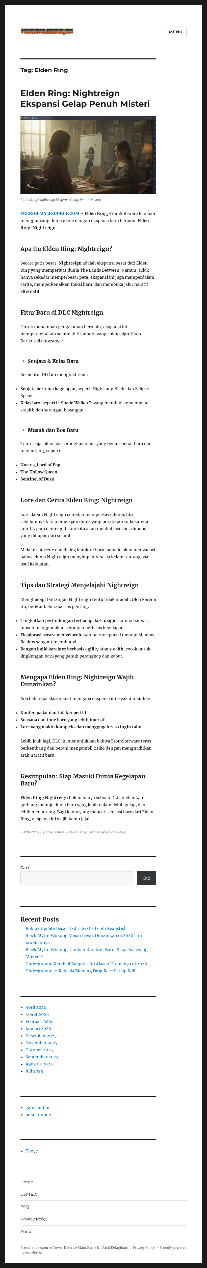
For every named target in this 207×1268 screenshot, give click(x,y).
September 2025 (42, 1056)
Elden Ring (78, 832)
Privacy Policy (34, 1219)
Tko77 (31, 1150)
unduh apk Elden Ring (107, 832)
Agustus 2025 (39, 1063)
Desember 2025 (41, 1035)
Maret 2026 (37, 1014)
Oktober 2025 (39, 1049)
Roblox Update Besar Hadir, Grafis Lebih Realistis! (75, 928)
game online (53, 832)
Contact (28, 1194)
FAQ (24, 1206)
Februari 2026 (39, 1021)
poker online (38, 1114)
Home (26, 1181)
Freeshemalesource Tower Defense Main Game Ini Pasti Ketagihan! (74, 1247)
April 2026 (35, 1007)
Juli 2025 (34, 1071)
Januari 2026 (38, 1028)
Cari (24, 867)
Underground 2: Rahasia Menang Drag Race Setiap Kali (80, 970)
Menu (176, 32)
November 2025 (41, 1042)
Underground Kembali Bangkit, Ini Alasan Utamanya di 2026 (86, 963)
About (26, 1231)
